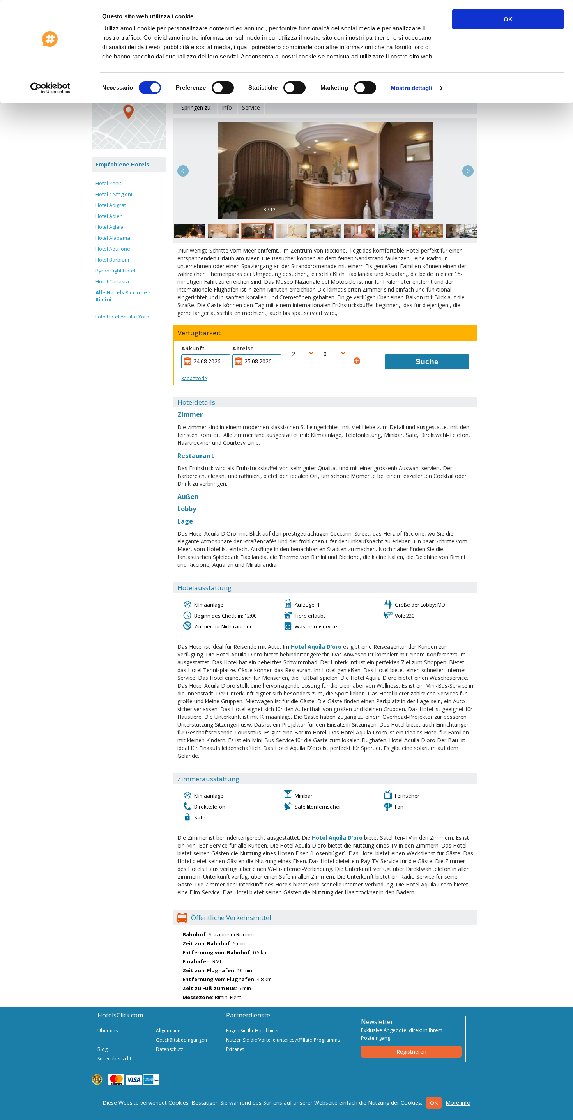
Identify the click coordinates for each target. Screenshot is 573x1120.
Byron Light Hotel (115, 270)
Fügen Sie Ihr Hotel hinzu (253, 1030)
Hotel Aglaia (110, 226)
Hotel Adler (109, 215)
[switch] (223, 87)
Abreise (243, 348)
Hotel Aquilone (113, 248)
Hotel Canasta (112, 281)
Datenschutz (169, 1049)
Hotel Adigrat (111, 205)
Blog (102, 1049)
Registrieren (411, 1051)
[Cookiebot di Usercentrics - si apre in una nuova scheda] (50, 88)
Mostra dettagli (411, 88)
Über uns (107, 1030)
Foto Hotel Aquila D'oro (122, 316)
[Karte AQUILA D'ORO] (129, 112)
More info (458, 1102)
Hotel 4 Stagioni (114, 194)
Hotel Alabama (113, 237)
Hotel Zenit (108, 183)
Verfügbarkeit (199, 333)
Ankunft (193, 348)
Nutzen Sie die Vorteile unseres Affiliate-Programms (283, 1040)
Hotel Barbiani (112, 259)
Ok (434, 1102)
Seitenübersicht (114, 1058)
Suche (427, 361)
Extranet (235, 1049)
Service (251, 107)
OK (508, 19)
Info (227, 107)
